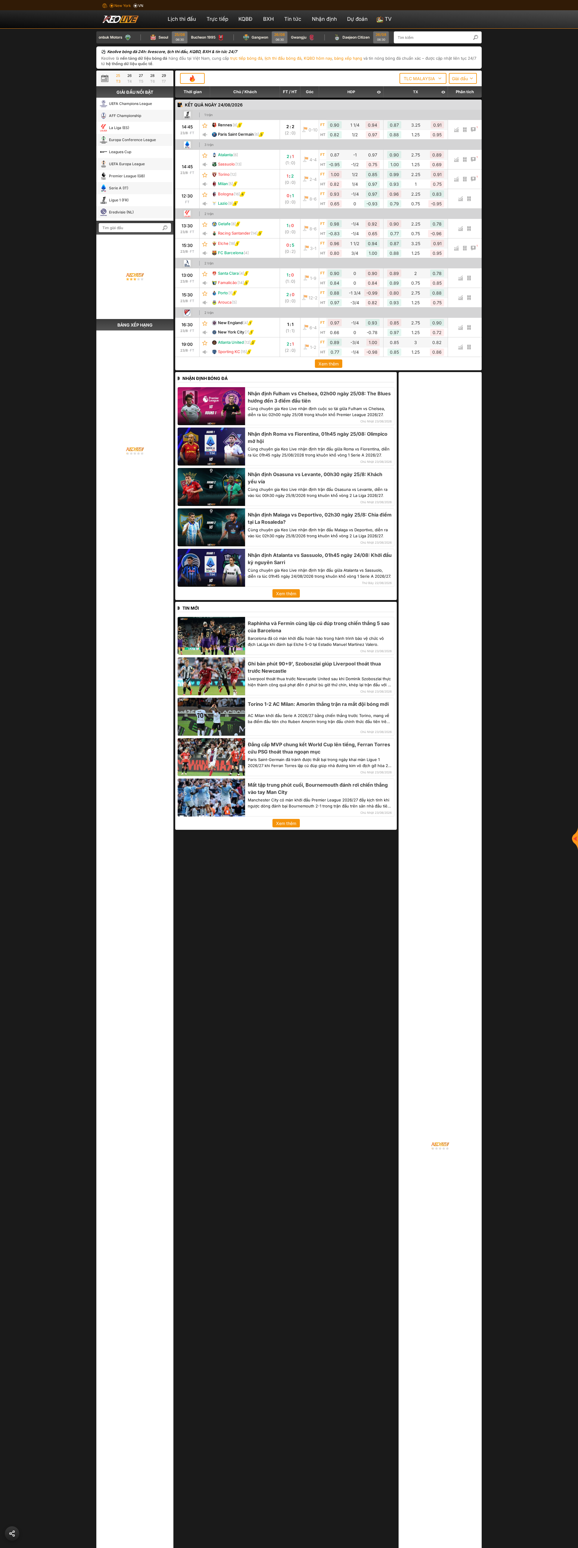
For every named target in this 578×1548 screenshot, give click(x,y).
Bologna (225, 193)
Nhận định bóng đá (205, 378)
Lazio (223, 203)
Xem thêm (329, 363)
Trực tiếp (217, 19)
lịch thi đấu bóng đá (283, 58)
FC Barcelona (230, 252)
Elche (223, 243)
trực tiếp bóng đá (246, 58)
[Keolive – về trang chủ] (127, 19)
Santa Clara (228, 273)
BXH (268, 19)
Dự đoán (357, 19)
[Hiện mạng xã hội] (575, 838)
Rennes (225, 124)
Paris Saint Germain (236, 134)
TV (388, 19)
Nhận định (324, 19)
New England (230, 322)
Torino (224, 174)
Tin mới (190, 608)
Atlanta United (231, 342)
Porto (223, 292)
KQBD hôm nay (318, 58)
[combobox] (422, 78)
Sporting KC (229, 351)
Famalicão (227, 282)
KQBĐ (245, 19)
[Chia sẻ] (12, 1533)
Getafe (224, 223)
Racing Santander (234, 233)
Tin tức (292, 19)
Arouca (225, 302)
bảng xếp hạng (348, 58)
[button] (479, 37)
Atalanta (225, 154)
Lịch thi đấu (182, 19)
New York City (231, 332)
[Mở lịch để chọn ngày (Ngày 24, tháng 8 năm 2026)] (106, 78)
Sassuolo (226, 164)
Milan (223, 183)
